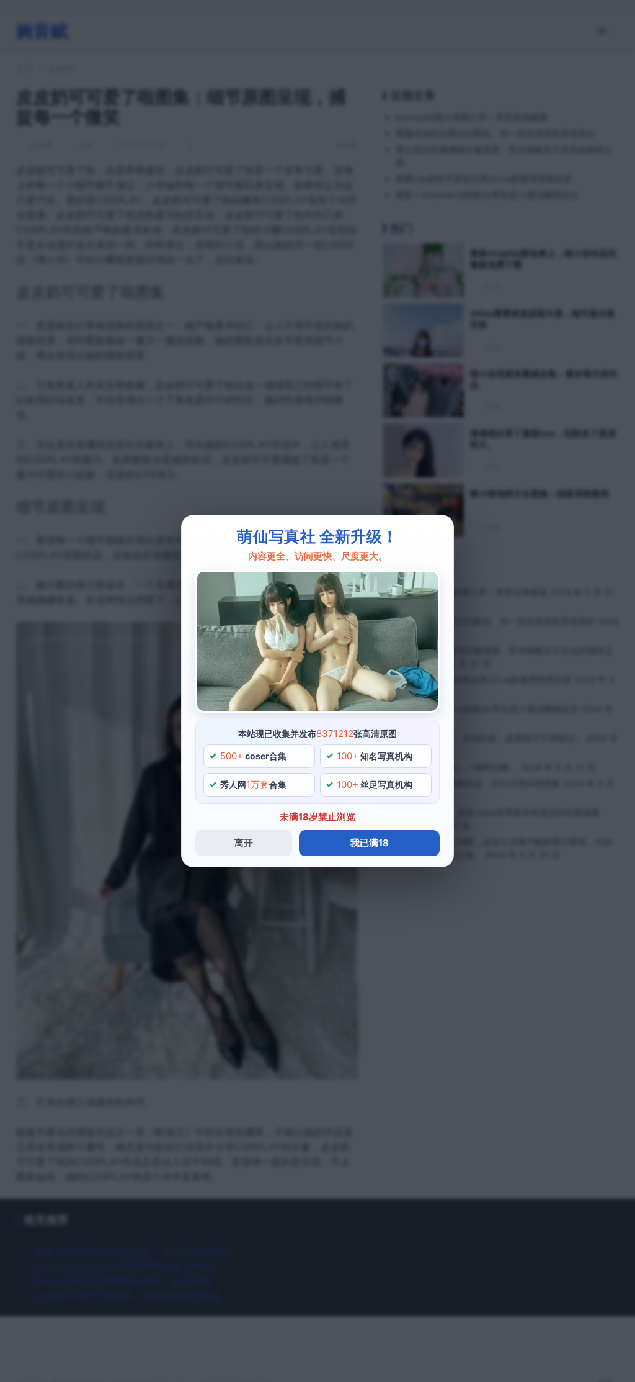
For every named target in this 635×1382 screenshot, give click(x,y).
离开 (243, 843)
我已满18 (369, 843)
